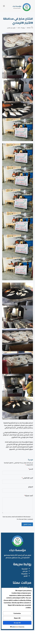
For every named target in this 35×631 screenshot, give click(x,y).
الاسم (30, 469)
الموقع (30, 487)
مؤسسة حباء (17, 6)
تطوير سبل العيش (11, 28)
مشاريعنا (24, 573)
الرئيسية (25, 568)
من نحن (25, 571)
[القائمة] (4, 6)
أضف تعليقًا (28, 496)
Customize (17, 613)
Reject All (17, 618)
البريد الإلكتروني (27, 478)
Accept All (17, 622)
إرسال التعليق (27, 524)
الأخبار (26, 576)
